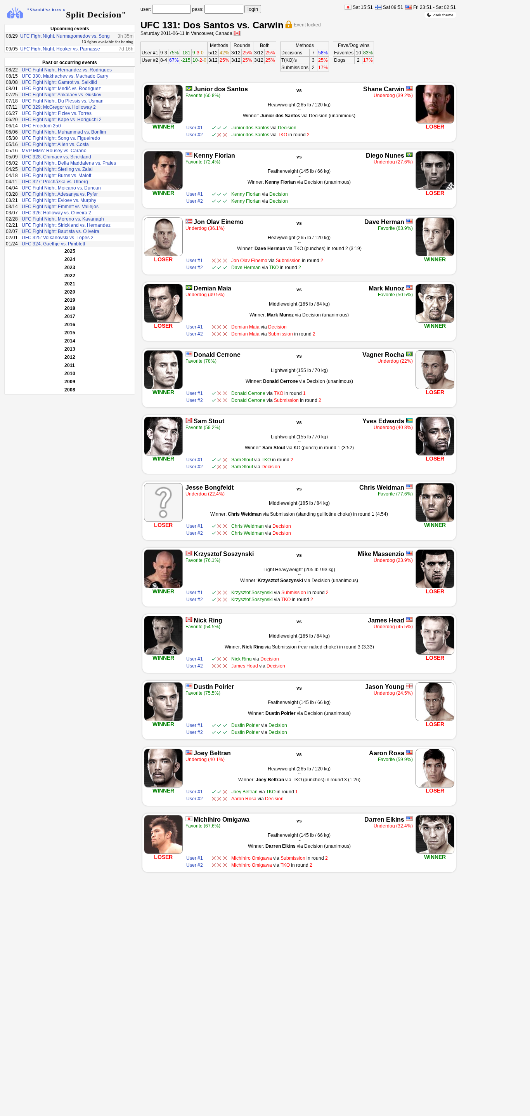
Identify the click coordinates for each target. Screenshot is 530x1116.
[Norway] (188, 221)
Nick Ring (208, 620)
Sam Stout (209, 421)
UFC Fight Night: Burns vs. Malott (56, 175)
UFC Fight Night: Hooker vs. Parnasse (60, 49)
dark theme (443, 15)
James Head (386, 620)
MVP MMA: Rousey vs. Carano (54, 150)
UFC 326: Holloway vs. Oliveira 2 (56, 213)
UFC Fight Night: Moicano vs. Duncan (61, 188)
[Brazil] (188, 88)
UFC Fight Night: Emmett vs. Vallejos (60, 206)
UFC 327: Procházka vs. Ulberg (55, 181)
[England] (409, 685)
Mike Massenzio (381, 554)
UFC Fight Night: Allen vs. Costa (55, 144)
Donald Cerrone (217, 354)
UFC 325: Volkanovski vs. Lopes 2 (58, 237)
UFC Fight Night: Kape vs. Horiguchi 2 (62, 119)
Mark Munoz (386, 288)
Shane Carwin (383, 89)
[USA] (409, 88)
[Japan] (188, 818)
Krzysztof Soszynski (224, 554)
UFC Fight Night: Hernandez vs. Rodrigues (67, 70)
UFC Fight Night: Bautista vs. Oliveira (60, 231)
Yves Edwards (383, 421)
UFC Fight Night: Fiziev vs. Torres (57, 113)
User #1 (150, 53)
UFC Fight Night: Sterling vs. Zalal (57, 169)
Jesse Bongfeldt (209, 487)
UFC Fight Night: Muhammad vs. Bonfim (64, 132)
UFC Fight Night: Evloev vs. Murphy (59, 200)
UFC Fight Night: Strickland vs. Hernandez (66, 225)
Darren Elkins (384, 819)
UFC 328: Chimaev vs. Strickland (56, 157)
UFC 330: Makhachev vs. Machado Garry (65, 76)
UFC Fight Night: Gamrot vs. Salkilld (59, 82)
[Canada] (188, 420)
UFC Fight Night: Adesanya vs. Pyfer (60, 194)
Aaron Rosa (386, 753)
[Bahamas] (409, 420)
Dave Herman (384, 222)
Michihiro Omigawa (221, 819)
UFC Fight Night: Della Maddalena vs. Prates (69, 163)
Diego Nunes (385, 155)
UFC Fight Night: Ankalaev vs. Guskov (61, 94)
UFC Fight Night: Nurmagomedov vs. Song (65, 36)
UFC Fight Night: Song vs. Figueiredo (61, 138)
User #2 (150, 60)
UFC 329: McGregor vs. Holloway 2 (59, 107)
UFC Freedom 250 (41, 126)
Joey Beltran (212, 753)
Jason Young (384, 686)
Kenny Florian (214, 155)
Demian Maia (212, 288)
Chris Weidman (381, 487)
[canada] (237, 33)
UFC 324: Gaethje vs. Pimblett (53, 244)
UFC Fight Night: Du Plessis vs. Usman (63, 101)
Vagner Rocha (383, 354)
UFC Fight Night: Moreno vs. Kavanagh (63, 219)
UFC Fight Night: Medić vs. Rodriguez (61, 88)
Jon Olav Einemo (219, 222)
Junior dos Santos (221, 89)
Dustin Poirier (214, 686)
